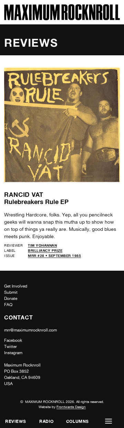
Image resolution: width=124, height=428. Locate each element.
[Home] (62, 18)
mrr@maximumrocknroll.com (30, 330)
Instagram (13, 352)
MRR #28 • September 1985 (54, 256)
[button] (108, 421)
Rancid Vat (23, 194)
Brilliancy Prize (45, 250)
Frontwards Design (71, 407)
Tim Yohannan (42, 245)
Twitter (10, 346)
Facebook (13, 340)
